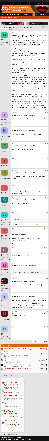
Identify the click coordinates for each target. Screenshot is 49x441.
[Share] (45, 33)
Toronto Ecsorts (4, 439)
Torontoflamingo (7, 362)
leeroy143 (6, 355)
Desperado (6, 350)
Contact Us (44, 3)
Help (27, 439)
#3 (47, 128)
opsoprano (4, 29)
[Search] (47, 14)
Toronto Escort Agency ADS (22, 362)
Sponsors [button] (3, 1)
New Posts (26, 14)
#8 (47, 197)
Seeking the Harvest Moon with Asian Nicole (15, 348)
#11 (47, 247)
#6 (47, 170)
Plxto (5, 366)
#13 (47, 278)
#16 (47, 326)
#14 (47, 294)
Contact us (10, 439)
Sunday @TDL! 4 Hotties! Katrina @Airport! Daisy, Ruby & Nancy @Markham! (11, 404)
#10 (47, 228)
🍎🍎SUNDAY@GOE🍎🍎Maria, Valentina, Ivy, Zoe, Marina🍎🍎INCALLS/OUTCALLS (11, 384)
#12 (47, 263)
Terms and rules (16, 439)
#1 (47, 32)
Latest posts (6, 380)
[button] (30, 14)
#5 (47, 158)
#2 (47, 112)
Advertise (38, 3)
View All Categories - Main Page (14, 14)
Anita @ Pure (7, 354)
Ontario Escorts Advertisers (22, 371)
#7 (47, 185)
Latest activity (4, 17)
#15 (47, 311)
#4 (47, 143)
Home (3, 14)
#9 (47, 212)
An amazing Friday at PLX (10, 364)
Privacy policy (23, 439)
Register (15, 17)
